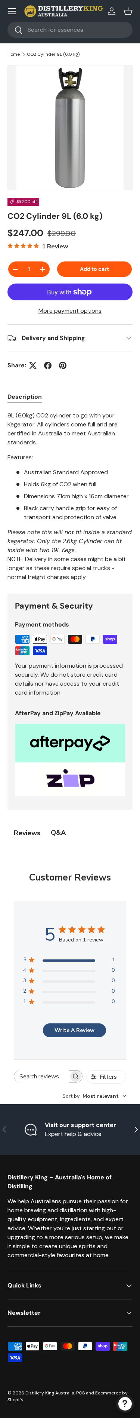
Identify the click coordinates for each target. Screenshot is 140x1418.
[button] (128, 11)
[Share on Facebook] (47, 365)
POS (80, 1393)
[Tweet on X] (32, 365)
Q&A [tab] (58, 832)
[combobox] (70, 30)
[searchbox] (41, 1076)
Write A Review (74, 1030)
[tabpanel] (70, 496)
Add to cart (94, 269)
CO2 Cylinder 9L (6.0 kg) (53, 54)
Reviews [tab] (27, 833)
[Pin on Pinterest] (62, 365)
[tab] (24, 396)
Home (13, 54)
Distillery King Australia (49, 1393)
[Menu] (12, 11)
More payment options (70, 311)
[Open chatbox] (125, 1404)
